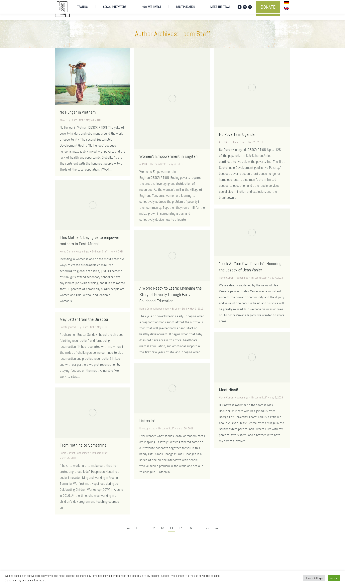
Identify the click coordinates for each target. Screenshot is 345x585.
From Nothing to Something (83, 445)
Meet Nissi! (228, 389)
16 (190, 527)
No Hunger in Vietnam (78, 112)
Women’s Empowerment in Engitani (168, 156)
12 (153, 527)
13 (162, 527)
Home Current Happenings (74, 251)
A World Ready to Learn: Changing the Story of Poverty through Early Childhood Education (170, 294)
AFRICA (143, 164)
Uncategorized (68, 327)
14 (171, 527)
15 (180, 527)
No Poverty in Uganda (237, 134)
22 (207, 527)
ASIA (62, 120)
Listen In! (147, 420)
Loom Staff (195, 33)
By (75, 120)
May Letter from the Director (84, 319)
